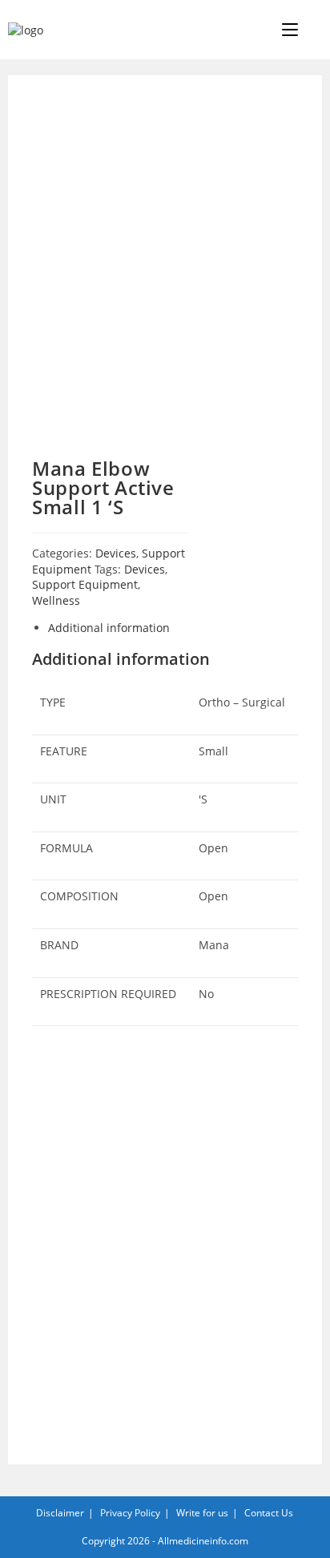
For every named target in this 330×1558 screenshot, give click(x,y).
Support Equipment (85, 584)
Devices (115, 553)
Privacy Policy (130, 1513)
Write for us (202, 1513)
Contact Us (268, 1513)
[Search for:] (311, 29)
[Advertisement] (165, 271)
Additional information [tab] (109, 627)
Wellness (56, 600)
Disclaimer (60, 1513)
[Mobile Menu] (291, 29)
